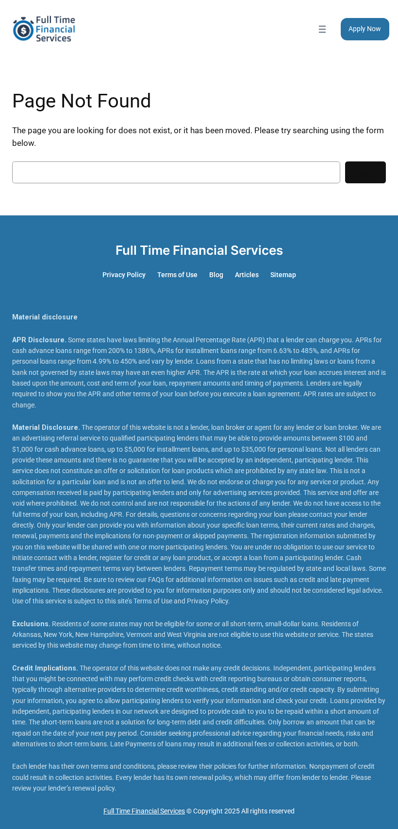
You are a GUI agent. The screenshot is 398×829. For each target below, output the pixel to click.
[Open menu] (322, 29)
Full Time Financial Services (199, 250)
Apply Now (364, 29)
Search (365, 172)
